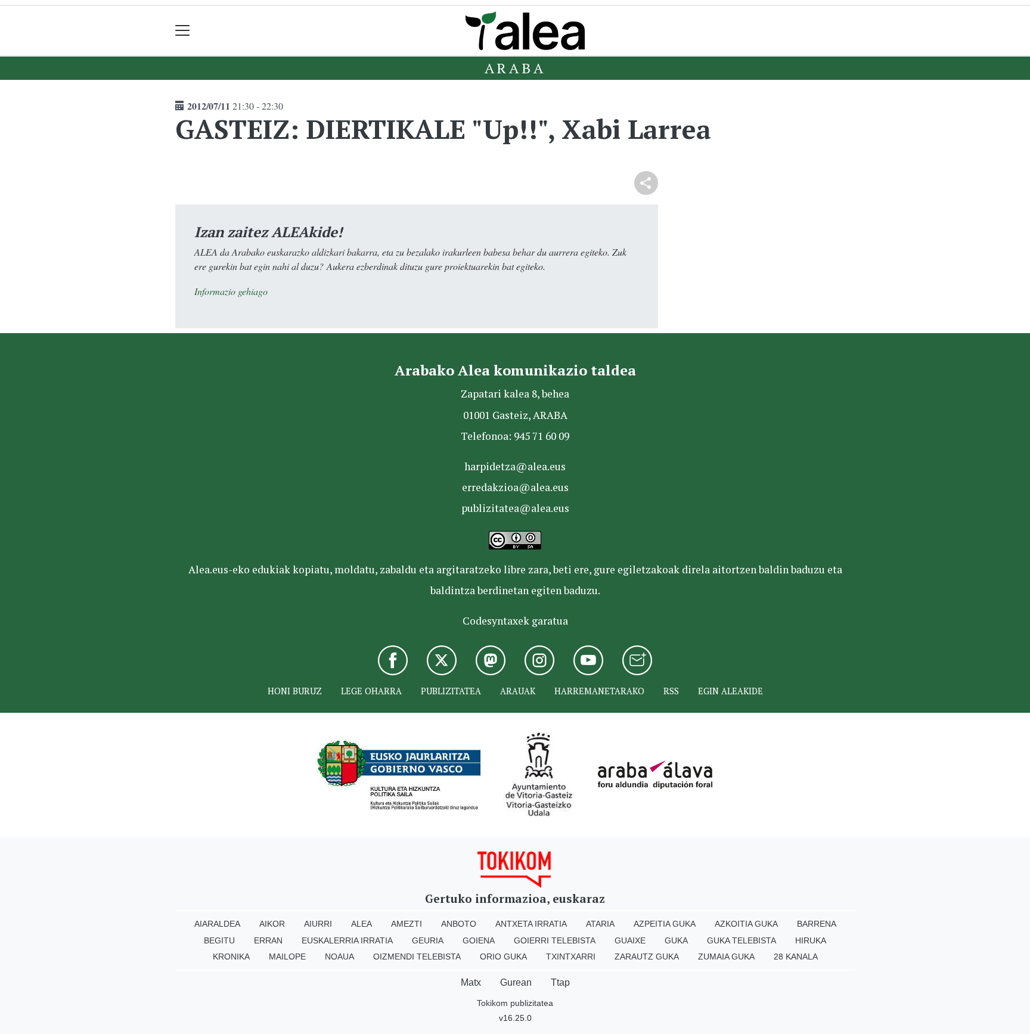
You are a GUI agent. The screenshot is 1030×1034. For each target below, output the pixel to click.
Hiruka (810, 940)
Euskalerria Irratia (347, 940)
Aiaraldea (217, 924)
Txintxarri (570, 956)
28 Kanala (796, 956)
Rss (671, 691)
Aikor (272, 924)
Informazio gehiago (231, 291)
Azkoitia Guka (746, 924)
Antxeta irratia (531, 924)
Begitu (219, 940)
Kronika (231, 956)
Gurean (516, 982)
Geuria (427, 940)
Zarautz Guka (647, 956)
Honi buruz (295, 691)
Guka (676, 940)
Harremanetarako (599, 691)
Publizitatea (451, 691)
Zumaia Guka (726, 956)
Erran (268, 940)
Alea (361, 924)
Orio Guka (503, 956)
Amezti (406, 924)
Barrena (816, 924)
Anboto (458, 924)
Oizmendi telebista (417, 956)
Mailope (287, 956)
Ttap (560, 982)
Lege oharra (371, 691)
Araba (515, 67)
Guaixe (630, 940)
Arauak (517, 691)
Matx (471, 982)
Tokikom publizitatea (515, 1003)
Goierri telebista (554, 940)
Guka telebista (741, 940)
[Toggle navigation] (183, 30)
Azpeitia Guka (665, 924)
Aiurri (318, 924)
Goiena (479, 940)
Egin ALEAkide (730, 691)
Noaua (339, 956)
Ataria (600, 924)
